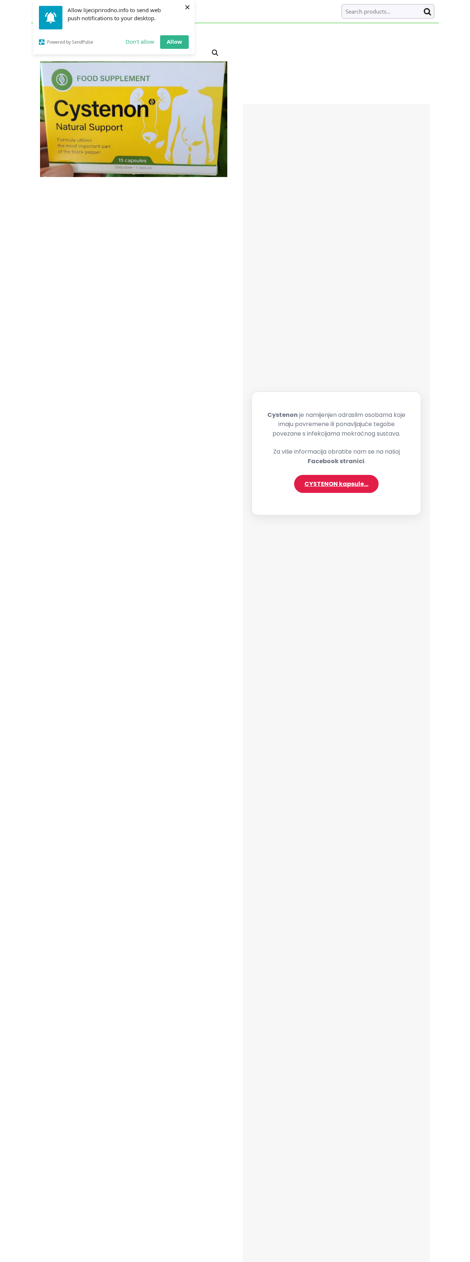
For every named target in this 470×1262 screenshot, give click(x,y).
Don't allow (140, 41)
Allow (174, 41)
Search (429, 11)
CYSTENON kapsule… (336, 484)
